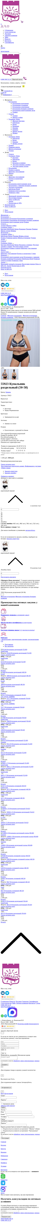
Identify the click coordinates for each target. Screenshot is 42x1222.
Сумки (11, 180)
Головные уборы (14, 119)
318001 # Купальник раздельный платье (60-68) (22, 836)
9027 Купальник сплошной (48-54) (18, 882)
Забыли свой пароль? (8, 1105)
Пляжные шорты (14, 147)
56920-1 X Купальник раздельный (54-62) (20, 812)
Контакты (8, 41)
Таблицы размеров (11, 35)
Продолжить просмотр (8, 577)
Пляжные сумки (14, 192)
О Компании (9, 30)
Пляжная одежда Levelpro (17, 191)
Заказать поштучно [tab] (11, 471)
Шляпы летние (17, 143)
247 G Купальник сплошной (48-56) (18, 789)
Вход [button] (6, 210)
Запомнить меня (8, 1104)
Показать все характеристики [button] (10, 442)
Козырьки (16, 126)
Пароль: (4, 1123)
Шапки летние (17, 131)
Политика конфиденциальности (28, 1024)
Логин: (4, 1110)
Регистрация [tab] (8, 1093)
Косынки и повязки (19, 163)
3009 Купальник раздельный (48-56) (19, 676)
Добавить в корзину (7, 476)
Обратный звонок (17, 79)
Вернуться (4, 399)
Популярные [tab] (9, 644)
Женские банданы (19, 121)
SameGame (4, 651)
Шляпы (15, 133)
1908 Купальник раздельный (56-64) (19, 721)
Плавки (15, 112)
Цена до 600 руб (10, 206)
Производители (10, 205)
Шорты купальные (15, 149)
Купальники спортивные (21, 107)
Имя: (3, 1112)
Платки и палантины (16, 178)
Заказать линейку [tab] (10, 473)
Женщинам (4, 215)
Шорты (11, 173)
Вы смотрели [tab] (9, 646)
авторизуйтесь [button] (30, 530)
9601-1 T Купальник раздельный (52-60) (20, 766)
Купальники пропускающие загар (24, 110)
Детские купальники (15, 187)
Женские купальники (8, 596)
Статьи (37, 1003)
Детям (3, 239)
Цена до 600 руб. (14, 199)
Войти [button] (3, 48)
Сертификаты (9, 42)
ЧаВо (6, 37)
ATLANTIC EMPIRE (8, 697)
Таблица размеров (22, 1003)
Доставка (8, 34)
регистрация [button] (5, 51)
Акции (11, 201)
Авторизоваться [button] (6, 1087)
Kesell (3, 674)
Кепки (15, 124)
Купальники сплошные (20, 105)
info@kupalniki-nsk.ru (8, 295)
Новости (7, 39)
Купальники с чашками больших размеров (23, 185)
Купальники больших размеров (23, 109)
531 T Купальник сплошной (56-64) (18, 698)
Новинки (4, 255)
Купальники (13, 102)
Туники (15, 116)
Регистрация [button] (9, 212)
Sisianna (8, 392)
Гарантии (25, 1001)
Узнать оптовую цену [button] (8, 464)
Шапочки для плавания (16, 171)
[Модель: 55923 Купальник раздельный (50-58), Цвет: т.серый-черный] (5, 379)
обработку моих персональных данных (26, 1061)
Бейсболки (16, 122)
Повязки (15, 129)
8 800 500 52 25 (6, 79)
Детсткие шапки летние (20, 166)
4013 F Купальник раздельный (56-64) (19, 905)
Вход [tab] (2, 1093)
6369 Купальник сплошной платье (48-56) (20, 859)
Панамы (15, 128)
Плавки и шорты (14, 170)
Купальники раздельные (21, 103)
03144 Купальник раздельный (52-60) (19, 653)
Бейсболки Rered (14, 189)
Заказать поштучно (13, 538)
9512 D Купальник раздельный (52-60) (19, 744)
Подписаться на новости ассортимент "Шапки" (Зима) (21, 1129)
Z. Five (3, 810)
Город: (3, 1119)
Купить (3, 670)
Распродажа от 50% (15, 203)
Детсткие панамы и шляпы (21, 164)
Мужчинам (4, 232)
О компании (5, 1001)
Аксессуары (5, 252)
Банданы (15, 157)
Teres (2, 880)
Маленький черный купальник (19, 196)
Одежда (11, 114)
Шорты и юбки (18, 117)
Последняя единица (15, 198)
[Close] (2, 594)
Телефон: (4, 1117)
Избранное (7, 94)
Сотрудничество (10, 32)
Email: (3, 1114)
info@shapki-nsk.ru (7, 1218)
